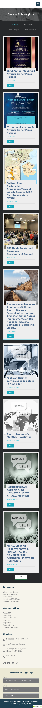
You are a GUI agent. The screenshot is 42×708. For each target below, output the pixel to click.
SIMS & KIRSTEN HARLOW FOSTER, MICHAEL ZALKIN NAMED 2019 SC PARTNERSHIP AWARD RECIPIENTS (20, 553)
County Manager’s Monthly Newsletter (19, 435)
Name (5, 677)
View (11, 85)
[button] (4, 663)
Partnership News (15, 30)
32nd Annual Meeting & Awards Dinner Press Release (21, 74)
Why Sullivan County (10, 592)
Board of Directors (9, 618)
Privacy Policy (25, 704)
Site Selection (8, 597)
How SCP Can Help (10, 594)
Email (5, 686)
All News (15, 24)
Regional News (30, 30)
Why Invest (7, 622)
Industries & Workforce (11, 599)
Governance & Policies (11, 627)
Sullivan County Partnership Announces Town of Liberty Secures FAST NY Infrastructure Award (19, 190)
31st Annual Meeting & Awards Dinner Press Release (20, 130)
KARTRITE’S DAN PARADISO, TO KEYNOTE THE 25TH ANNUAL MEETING (19, 491)
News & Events (8, 625)
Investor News (27, 24)
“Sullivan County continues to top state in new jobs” (20, 381)
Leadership (7, 615)
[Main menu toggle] (38, 4)
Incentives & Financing (11, 601)
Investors (6, 620)
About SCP (7, 613)
